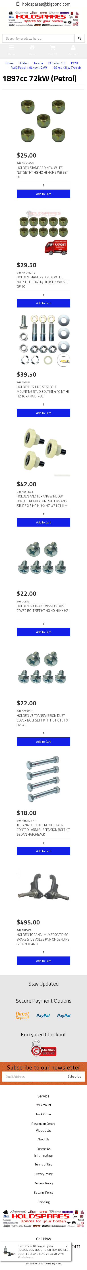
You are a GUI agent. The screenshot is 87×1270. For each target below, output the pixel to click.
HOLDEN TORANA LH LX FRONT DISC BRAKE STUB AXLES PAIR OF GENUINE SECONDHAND (43, 939)
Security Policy (43, 1192)
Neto (59, 1263)
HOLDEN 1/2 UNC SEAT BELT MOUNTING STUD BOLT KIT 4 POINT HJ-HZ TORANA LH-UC (43, 391)
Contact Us (44, 1148)
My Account (43, 1104)
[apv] (64, 361)
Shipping (44, 1202)
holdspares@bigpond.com (45, 3)
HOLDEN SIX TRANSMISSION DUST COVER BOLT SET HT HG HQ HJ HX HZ (42, 608)
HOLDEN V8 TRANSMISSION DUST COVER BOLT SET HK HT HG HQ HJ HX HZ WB (42, 720)
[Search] (79, 38)
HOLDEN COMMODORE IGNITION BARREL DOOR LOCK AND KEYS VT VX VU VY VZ (43, 1252)
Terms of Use (43, 1164)
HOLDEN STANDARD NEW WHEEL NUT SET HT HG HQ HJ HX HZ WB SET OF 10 (42, 282)
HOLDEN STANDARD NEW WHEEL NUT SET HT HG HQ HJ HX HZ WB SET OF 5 (42, 172)
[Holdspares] (43, 16)
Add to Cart (43, 193)
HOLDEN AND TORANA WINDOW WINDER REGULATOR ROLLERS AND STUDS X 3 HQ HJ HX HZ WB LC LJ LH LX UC (42, 503)
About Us (43, 1139)
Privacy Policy (44, 1173)
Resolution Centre (43, 1123)
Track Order (43, 1114)
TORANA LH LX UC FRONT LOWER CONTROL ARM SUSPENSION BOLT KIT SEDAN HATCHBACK (43, 829)
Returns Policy (43, 1183)
